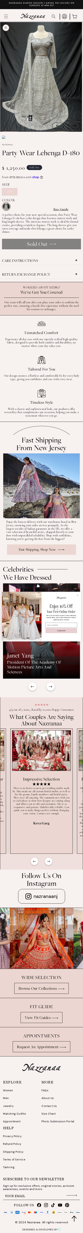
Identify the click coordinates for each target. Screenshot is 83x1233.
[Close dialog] (77, 595)
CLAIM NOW (61, 630)
